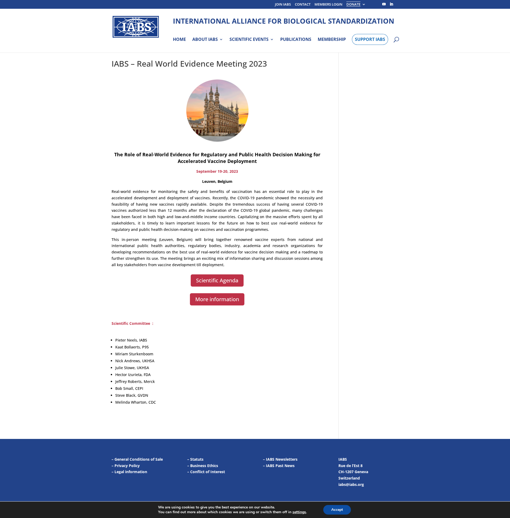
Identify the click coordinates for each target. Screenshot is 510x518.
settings (299, 512)
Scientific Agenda (217, 280)
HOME (179, 39)
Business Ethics (204, 465)
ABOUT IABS (205, 39)
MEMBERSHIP (332, 39)
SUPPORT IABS (370, 39)
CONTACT (303, 5)
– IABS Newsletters (280, 459)
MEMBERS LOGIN (328, 5)
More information (217, 299)
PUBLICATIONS (295, 39)
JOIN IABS (283, 5)
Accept (337, 509)
